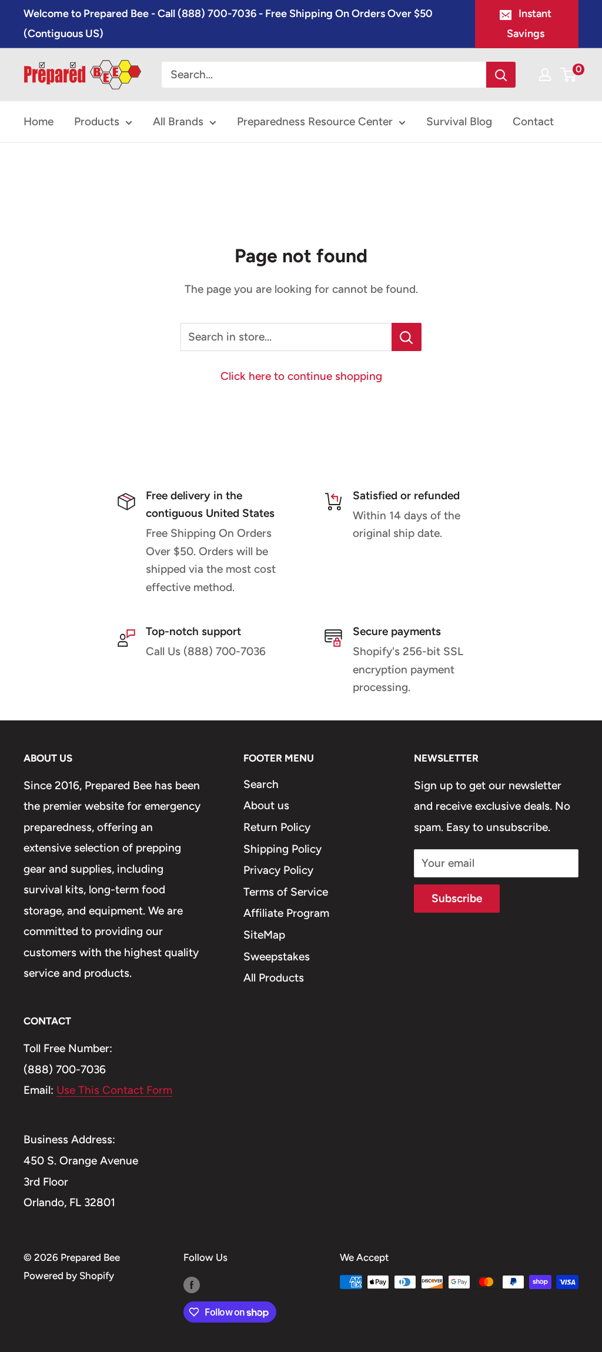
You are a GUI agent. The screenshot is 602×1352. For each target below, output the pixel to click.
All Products (273, 977)
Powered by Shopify (69, 1275)
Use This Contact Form (114, 1090)
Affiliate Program (286, 913)
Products (96, 121)
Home (38, 121)
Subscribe (457, 898)
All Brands (178, 121)
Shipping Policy (282, 849)
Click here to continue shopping (301, 376)
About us (266, 805)
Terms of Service (285, 892)
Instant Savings (529, 23)
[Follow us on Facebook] (191, 1284)
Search (261, 784)
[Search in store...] (407, 337)
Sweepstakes (276, 956)
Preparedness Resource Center (315, 121)
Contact (533, 121)
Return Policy (276, 827)
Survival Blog (459, 121)
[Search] (501, 75)
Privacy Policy (278, 870)
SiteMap (264, 935)
